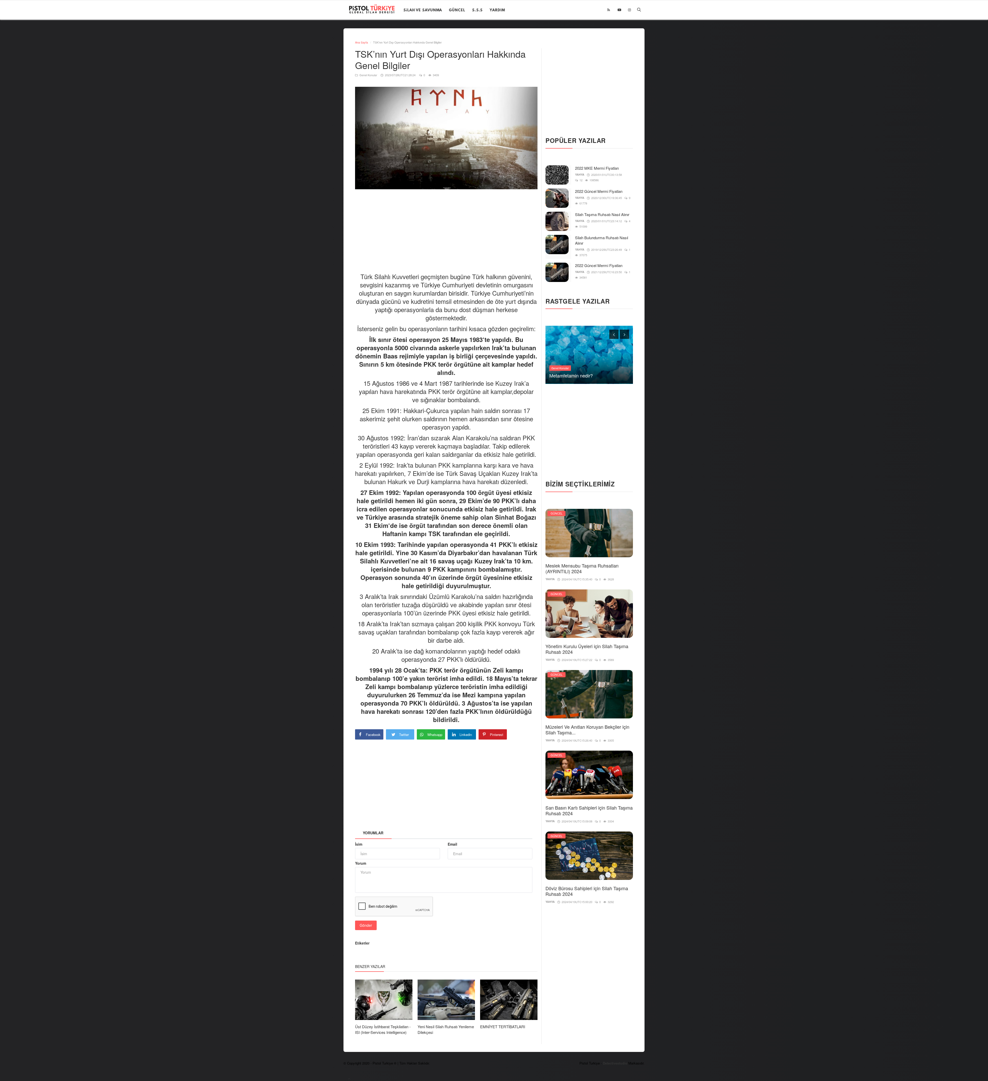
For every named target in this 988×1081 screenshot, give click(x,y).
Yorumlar (373, 832)
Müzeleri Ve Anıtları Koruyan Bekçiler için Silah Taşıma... (587, 729)
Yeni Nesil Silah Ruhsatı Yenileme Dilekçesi (446, 1029)
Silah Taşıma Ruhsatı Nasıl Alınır (602, 214)
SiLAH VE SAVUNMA (422, 10)
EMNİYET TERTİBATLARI (502, 1026)
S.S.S (477, 10)
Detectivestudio (615, 1063)
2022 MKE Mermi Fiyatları (597, 168)
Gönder (366, 925)
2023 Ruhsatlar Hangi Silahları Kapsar (588, 375)
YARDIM (497, 10)
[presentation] (614, 334)
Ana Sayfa (361, 42)
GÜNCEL (457, 10)
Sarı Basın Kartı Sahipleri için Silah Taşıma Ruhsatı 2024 (589, 810)
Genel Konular (368, 75)
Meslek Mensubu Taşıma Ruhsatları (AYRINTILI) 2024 (582, 568)
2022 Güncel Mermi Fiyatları (598, 191)
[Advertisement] (448, 227)
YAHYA (579, 174)
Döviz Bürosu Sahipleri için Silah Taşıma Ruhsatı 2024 (586, 891)
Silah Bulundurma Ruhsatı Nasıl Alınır (601, 240)
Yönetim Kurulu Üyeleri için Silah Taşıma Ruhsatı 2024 (586, 649)
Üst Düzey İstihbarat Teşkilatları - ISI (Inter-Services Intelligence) (383, 1029)
